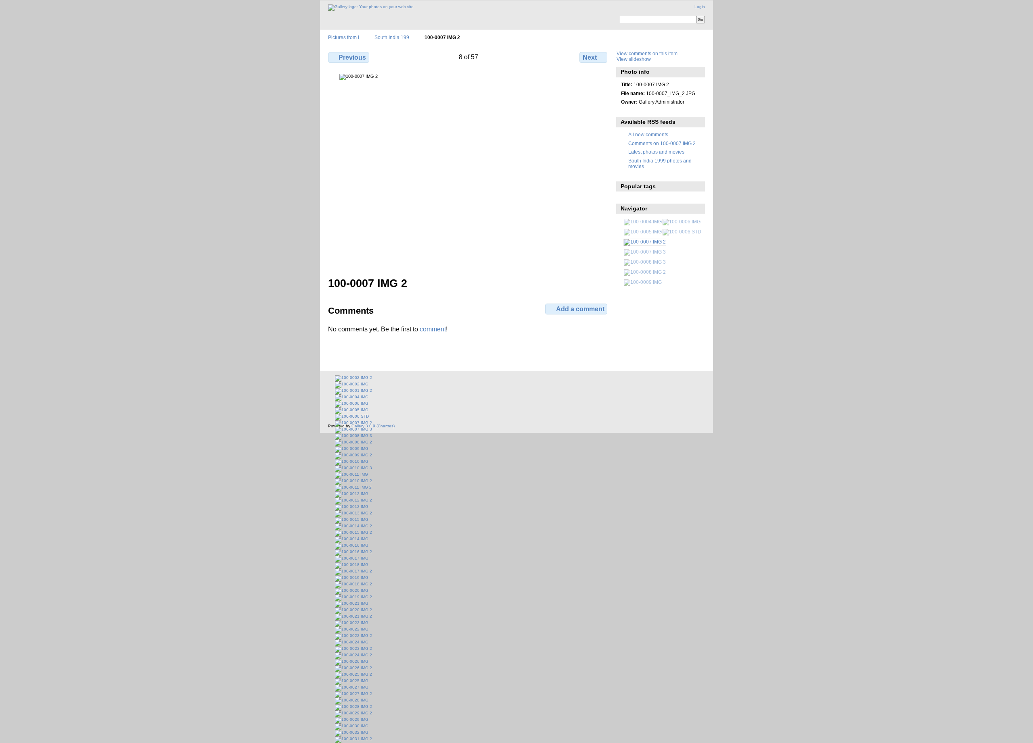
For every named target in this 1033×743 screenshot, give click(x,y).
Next (590, 57)
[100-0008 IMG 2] (645, 272)
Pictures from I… (346, 37)
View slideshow (634, 59)
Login (699, 6)
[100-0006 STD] (682, 231)
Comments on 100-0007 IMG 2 (662, 143)
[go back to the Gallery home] (371, 7)
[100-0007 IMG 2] (645, 241)
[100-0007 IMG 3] (645, 251)
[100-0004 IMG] (643, 221)
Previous (352, 57)
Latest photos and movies (656, 151)
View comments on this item (647, 53)
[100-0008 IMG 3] (645, 261)
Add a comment (580, 309)
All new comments (648, 134)
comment (433, 329)
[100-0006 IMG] (682, 221)
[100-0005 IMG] (643, 231)
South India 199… (394, 37)
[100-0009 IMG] (643, 282)
